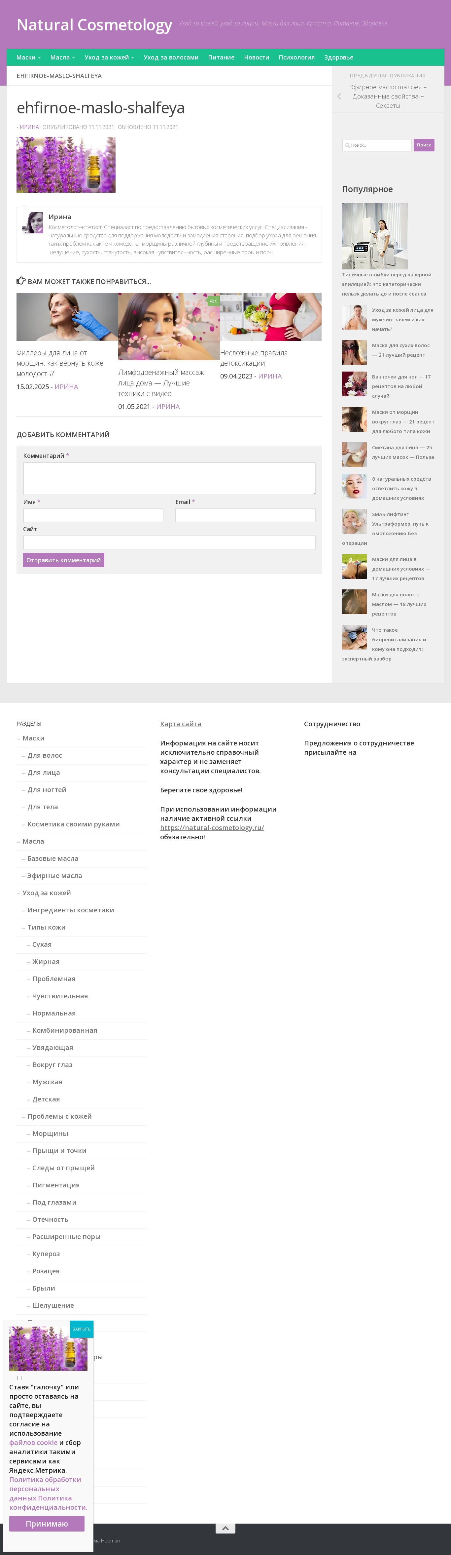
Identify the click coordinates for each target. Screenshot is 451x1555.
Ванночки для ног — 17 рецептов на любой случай (401, 386)
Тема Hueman (104, 1540)
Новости (256, 57)
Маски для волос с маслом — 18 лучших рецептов (399, 604)
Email (185, 502)
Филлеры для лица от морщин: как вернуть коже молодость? (60, 363)
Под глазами (54, 1202)
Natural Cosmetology (94, 24)
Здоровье (339, 57)
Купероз (46, 1253)
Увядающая (52, 1047)
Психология (297, 57)
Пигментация (56, 1184)
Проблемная (54, 978)
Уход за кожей (107, 57)
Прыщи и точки (59, 1150)
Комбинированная (64, 1030)
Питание (221, 57)
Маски (26, 57)
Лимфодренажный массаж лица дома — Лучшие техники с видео (161, 382)
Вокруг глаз (52, 1064)
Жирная (46, 961)
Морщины (50, 1133)
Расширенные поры (66, 1236)
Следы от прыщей (63, 1167)
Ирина (29, 127)
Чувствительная (60, 995)
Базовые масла (53, 858)
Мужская (47, 1081)
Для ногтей (46, 789)
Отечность (50, 1219)
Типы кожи (46, 927)
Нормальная (54, 1013)
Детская (46, 1099)
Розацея (46, 1270)
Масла (60, 57)
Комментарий (46, 455)
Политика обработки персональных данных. (45, 1488)
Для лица (43, 772)
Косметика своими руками (73, 823)
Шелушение (53, 1305)
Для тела (42, 806)
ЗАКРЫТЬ (82, 1329)
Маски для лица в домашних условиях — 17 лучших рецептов (401, 568)
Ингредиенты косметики (70, 909)
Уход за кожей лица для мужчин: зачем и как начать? (403, 319)
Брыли (43, 1288)
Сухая (42, 944)
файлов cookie (33, 1442)
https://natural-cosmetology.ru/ (212, 827)
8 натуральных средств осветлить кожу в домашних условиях (401, 488)
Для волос (44, 755)
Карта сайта (180, 723)
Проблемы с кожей (59, 1116)
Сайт (30, 529)
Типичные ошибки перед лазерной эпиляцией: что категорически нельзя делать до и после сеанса (387, 284)
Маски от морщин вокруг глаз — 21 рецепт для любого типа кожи (403, 421)
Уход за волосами (171, 57)
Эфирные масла (54, 875)
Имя (32, 502)
